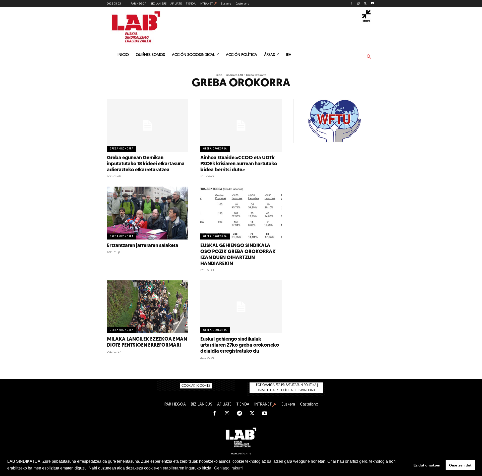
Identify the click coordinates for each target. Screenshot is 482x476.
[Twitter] (365, 4)
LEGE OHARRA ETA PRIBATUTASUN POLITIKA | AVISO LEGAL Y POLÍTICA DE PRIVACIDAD (286, 387)
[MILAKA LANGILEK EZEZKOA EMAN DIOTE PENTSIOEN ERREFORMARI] (147, 306)
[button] (369, 57)
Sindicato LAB (234, 75)
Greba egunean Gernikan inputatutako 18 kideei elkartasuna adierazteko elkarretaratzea (146, 164)
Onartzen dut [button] (460, 465)
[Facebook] (351, 4)
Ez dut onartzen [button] (426, 465)
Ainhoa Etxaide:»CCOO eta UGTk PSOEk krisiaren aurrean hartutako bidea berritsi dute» (238, 164)
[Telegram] (239, 414)
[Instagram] (358, 4)
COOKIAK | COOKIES (196, 385)
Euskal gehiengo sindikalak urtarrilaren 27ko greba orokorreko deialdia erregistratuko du (239, 345)
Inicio (219, 75)
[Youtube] (372, 4)
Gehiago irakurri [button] (228, 468)
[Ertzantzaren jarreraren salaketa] (147, 213)
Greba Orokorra (122, 148)
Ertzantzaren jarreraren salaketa (142, 245)
